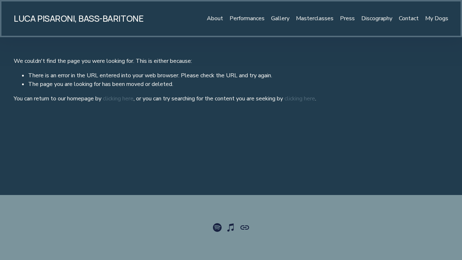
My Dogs (436, 18)
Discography (376, 18)
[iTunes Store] (231, 227)
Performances (247, 18)
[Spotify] (217, 227)
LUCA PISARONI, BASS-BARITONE (78, 18)
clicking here (118, 99)
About (215, 18)
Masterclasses (315, 18)
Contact (409, 18)
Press (347, 18)
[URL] (244, 227)
